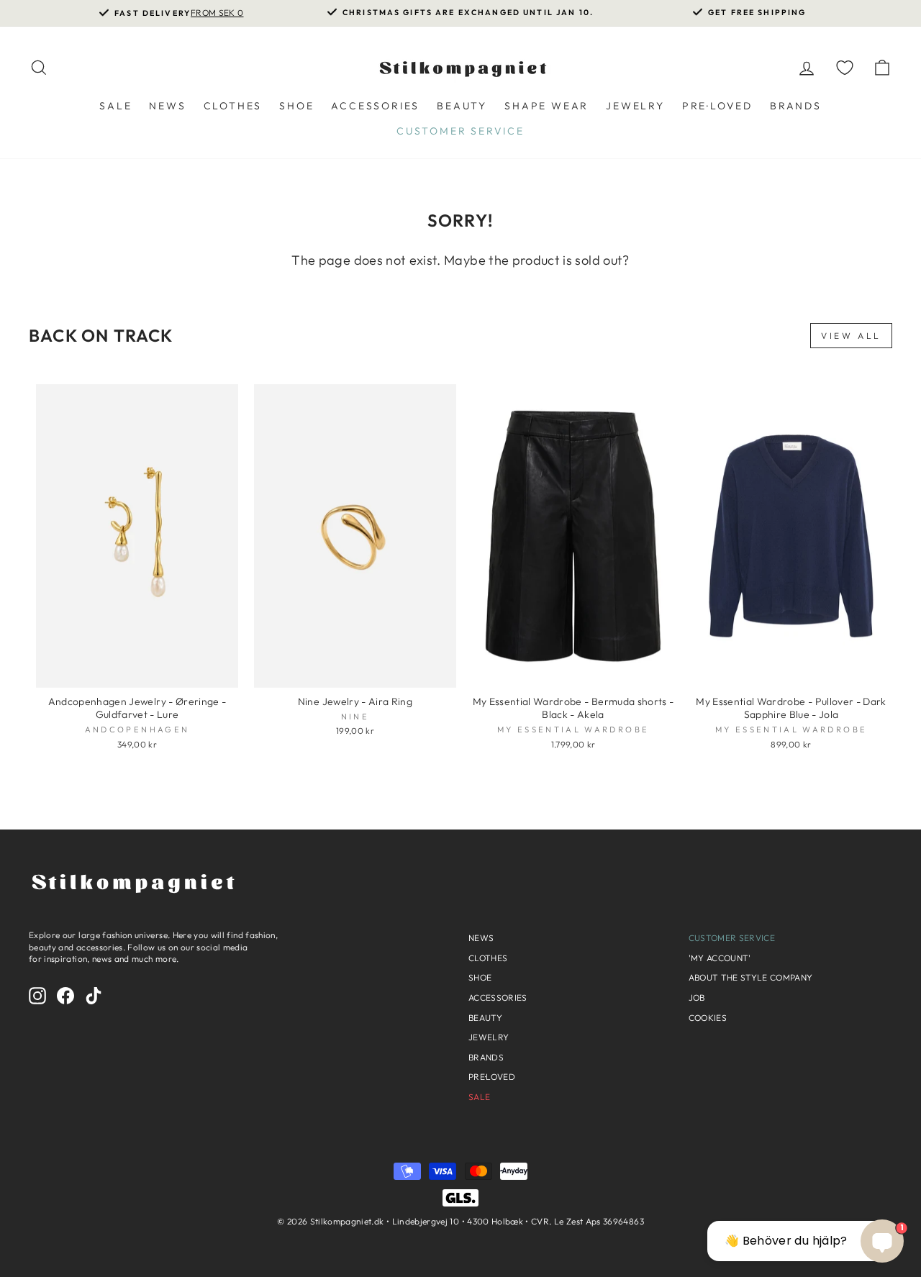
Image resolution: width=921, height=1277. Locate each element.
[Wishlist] (844, 67)
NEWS (167, 105)
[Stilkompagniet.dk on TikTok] (93, 995)
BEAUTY (462, 105)
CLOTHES (233, 105)
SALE (115, 105)
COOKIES (708, 1017)
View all (851, 335)
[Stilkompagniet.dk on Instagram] (37, 995)
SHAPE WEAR (546, 105)
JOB (697, 997)
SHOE (296, 105)
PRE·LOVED (717, 105)
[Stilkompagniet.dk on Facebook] (65, 995)
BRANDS (796, 105)
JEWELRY (635, 105)
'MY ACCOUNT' (720, 958)
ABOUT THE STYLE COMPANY (751, 977)
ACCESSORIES (375, 105)
